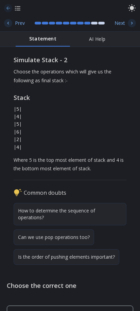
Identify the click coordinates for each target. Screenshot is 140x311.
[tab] (43, 39)
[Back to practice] (8, 8)
